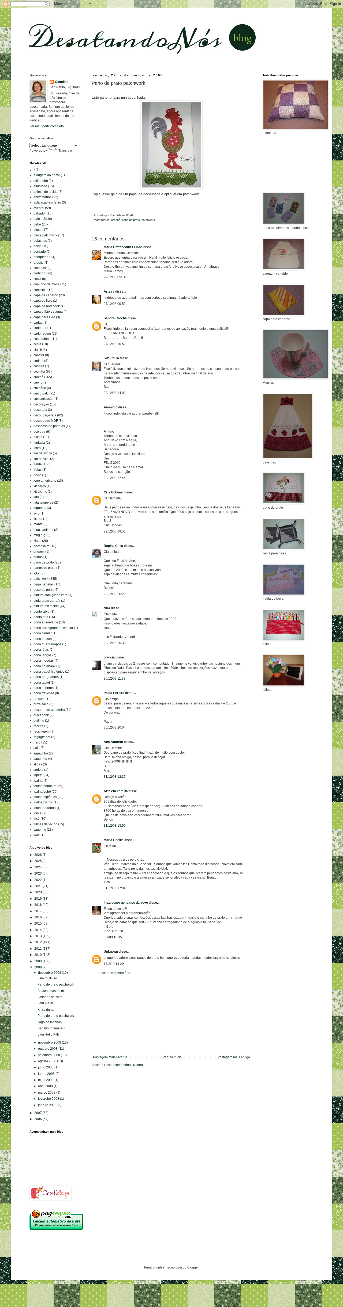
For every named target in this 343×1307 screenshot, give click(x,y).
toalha (38, 781)
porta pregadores (46, 677)
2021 (38, 886)
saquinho (40, 759)
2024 (38, 867)
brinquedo (41, 257)
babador (39, 213)
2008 (38, 967)
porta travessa (43, 693)
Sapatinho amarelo (51, 1028)
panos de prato (44, 568)
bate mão (40, 219)
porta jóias (41, 649)
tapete (38, 775)
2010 (38, 955)
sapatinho (40, 753)
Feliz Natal (45, 1003)
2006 (38, 1119)
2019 (38, 898)
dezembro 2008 (50, 973)
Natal (37, 541)
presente (39, 699)
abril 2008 (46, 1086)
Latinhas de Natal (50, 997)
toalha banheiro (45, 786)
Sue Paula (111, 358)
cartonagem (42, 333)
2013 (38, 936)
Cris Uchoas (113, 492)
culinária (39, 388)
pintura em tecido (46, 606)
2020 (38, 892)
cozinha (39, 371)
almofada (40, 186)
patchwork (148, 219)
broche (38, 263)
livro (36, 513)
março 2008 (47, 1092)
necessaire (41, 546)
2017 (38, 911)
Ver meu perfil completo (46, 126)
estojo (37, 437)
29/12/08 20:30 (115, 643)
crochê (115, 219)
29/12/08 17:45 (115, 478)
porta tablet (41, 682)
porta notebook (44, 666)
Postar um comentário (114, 973)
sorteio (38, 770)
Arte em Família (116, 791)
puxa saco (41, 704)
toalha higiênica (45, 797)
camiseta (40, 290)
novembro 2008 (50, 1042)
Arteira (109, 291)
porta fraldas (42, 639)
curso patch (41, 393)
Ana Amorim (113, 742)
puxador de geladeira (49, 710)
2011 (38, 948)
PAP (36, 573)
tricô (36, 819)
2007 (38, 1113)
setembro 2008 (49, 1055)
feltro (37, 448)
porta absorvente (45, 622)
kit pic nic (40, 491)
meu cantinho (43, 530)
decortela (40, 410)
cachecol (40, 268)
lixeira (37, 519)
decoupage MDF (45, 421)
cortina (38, 361)
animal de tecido (45, 192)
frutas (37, 470)
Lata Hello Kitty (48, 1034)
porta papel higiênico (48, 671)
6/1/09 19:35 (113, 937)
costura (38, 366)
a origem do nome (46, 175)
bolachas (40, 241)
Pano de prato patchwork (56, 984)
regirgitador (41, 737)
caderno (39, 273)
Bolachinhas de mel (52, 991)
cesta (37, 344)
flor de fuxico (42, 453)
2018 (38, 905)
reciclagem (41, 731)
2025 (38, 861)
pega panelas (43, 584)
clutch (37, 350)
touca (37, 813)
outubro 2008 (48, 1049)
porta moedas (43, 660)
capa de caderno (45, 295)
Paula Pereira (114, 693)
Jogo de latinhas (50, 1022)
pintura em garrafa (46, 601)
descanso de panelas (49, 426)
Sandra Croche (115, 318)
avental (38, 208)
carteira (38, 328)
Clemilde (61, 82)
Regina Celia (113, 546)
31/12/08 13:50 (115, 825)
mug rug (39, 535)
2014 (38, 930)
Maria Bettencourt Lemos (123, 247)
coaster (38, 355)
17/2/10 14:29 (114, 964)
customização (43, 399)
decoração (41, 404)
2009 (38, 961)
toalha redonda (44, 808)
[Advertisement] (171, 1015)
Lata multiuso (47, 978)
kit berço (39, 486)
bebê (37, 224)
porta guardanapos (47, 644)
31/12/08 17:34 (115, 888)
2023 (38, 873)
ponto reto (40, 617)
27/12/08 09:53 (115, 304)
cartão (38, 322)
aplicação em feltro (47, 202)
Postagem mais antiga (234, 1057)
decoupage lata (44, 415)
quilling (38, 720)
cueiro (38, 382)
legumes (39, 508)
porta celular (42, 633)
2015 (38, 923)
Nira (107, 608)
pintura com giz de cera (50, 595)
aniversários (42, 197)
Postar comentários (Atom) (123, 1065)
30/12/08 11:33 (114, 678)
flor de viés (41, 459)
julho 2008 (46, 1067)
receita (38, 726)
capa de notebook (46, 306)
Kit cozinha (46, 1009)
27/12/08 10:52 (115, 344)
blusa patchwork (45, 235)
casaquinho (42, 339)
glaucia (109, 657)
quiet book (41, 715)
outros (38, 557)
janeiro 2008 (47, 1105)
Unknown (111, 951)
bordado (39, 252)
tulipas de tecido (45, 824)
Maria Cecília (114, 840)
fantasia (39, 442)
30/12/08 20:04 (115, 727)
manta (38, 524)
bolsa (37, 246)
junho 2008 (46, 1074)
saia (36, 748)
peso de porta (43, 590)
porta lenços (42, 655)
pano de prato (131, 219)
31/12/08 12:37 (115, 777)
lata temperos (43, 502)
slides (37, 764)
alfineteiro (40, 181)
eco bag (39, 432)
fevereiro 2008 (49, 1099)
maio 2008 (46, 1080)
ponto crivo (41, 612)
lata (36, 497)
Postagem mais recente (110, 1057)
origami (38, 551)
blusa (37, 230)
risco (36, 742)
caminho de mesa (46, 284)
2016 (38, 917)
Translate (65, 150)
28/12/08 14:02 (115, 393)
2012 (38, 942)
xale (36, 835)
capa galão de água (48, 311)
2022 (38, 880)
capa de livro (42, 300)
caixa (37, 279)
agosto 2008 (47, 1061)
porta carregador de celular (53, 628)
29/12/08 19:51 (115, 531)
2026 (38, 855)
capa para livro (44, 317)
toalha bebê (42, 792)
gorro (37, 475)
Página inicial (172, 1057)
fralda (37, 464)
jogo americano (44, 480)
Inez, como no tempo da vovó (126, 902)
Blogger (193, 1267)
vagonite (39, 829)
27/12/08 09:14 (115, 277)
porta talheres (43, 688)
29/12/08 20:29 (115, 594)
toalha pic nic (43, 802)
